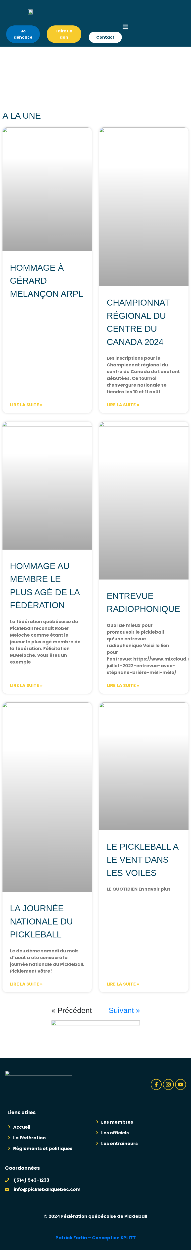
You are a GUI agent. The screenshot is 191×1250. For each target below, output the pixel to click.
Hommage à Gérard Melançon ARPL (46, 281)
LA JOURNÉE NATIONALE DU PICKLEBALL (41, 921)
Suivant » (124, 1010)
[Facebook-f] (156, 1084)
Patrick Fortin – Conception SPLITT (95, 1238)
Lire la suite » (26, 405)
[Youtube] (180, 1084)
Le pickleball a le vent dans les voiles (142, 860)
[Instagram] (168, 1084)
